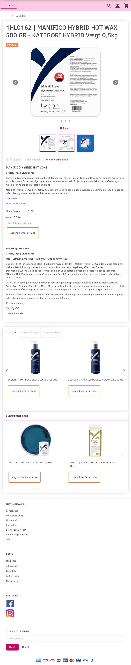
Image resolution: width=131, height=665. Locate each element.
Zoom (66, 128)
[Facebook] (10, 603)
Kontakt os (11, 524)
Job (8, 539)
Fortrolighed (12, 510)
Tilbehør (11, 332)
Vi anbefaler (51, 332)
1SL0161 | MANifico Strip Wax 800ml (31, 462)
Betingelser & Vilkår (16, 529)
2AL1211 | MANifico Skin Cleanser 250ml (32, 379)
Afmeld (25, 647)
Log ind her (16, 232)
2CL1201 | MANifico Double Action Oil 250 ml (95, 379)
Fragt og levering (14, 515)
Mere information (15, 203)
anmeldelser (32, 159)
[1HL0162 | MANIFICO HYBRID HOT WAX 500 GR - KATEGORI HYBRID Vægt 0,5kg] (65, 82)
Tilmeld (12, 647)
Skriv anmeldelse (58, 159)
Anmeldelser (30, 332)
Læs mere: (11, 198)
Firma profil (11, 520)
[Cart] (126, 5)
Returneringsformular (16, 534)
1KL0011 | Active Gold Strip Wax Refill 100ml (92, 464)
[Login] (117, 5)
